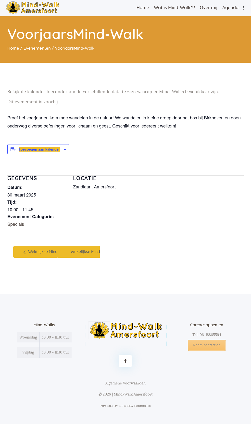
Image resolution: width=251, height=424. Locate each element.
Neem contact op (206, 345)
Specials (15, 224)
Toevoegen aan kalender (39, 149)
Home (13, 48)
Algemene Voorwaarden (125, 383)
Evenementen (37, 48)
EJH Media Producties (135, 406)
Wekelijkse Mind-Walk (47, 252)
